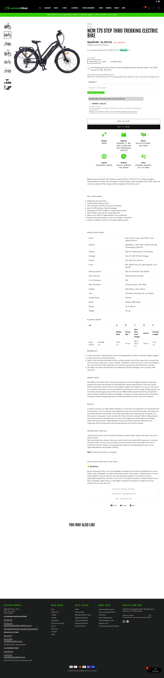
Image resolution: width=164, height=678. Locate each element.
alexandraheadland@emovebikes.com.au (18, 625)
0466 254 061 (8, 651)
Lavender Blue (116, 61)
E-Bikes (56, 8)
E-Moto (64, 8)
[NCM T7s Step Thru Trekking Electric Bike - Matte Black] (20, 580)
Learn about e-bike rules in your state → (103, 461)
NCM (89, 27)
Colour (91, 58)
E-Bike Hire (47, 8)
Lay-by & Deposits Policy (107, 612)
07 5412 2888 (8, 639)
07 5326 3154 (8, 623)
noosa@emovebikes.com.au (13, 641)
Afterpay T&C (103, 623)
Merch (101, 8)
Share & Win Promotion (106, 609)
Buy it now (124, 127)
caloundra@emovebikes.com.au (14, 657)
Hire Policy (102, 615)
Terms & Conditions (81, 620)
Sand (104, 61)
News (123, 8)
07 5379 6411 (8, 655)
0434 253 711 (8, 636)
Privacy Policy (80, 612)
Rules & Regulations (124, 489)
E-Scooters (74, 8)
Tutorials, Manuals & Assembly (109, 626)
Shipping (90, 45)
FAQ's (77, 609)
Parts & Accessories (88, 8)
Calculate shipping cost (96, 93)
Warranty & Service (81, 623)
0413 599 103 (8, 620)
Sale (40, 8)
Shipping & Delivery (81, 618)
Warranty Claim (80, 626)
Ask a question (124, 499)
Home (89, 24)
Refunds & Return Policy (83, 615)
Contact (116, 8)
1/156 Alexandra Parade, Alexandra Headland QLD (21, 629)
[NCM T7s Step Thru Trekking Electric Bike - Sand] (22, 580)
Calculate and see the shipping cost (100, 75)
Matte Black (94, 61)
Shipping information (124, 494)
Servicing (108, 8)
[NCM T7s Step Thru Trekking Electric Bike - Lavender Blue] (25, 580)
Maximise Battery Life (106, 620)
